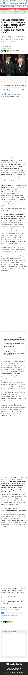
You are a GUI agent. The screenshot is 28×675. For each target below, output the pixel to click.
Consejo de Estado (19, 613)
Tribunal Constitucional (13, 615)
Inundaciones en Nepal (21, 0)
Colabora (22, 3)
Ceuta (7, 0)
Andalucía (3, 6)
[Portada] (10, 3)
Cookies (20, 668)
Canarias (12, 6)
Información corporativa (13, 667)
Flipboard (17, 673)
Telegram (20, 673)
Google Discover (15, 673)
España (3, 16)
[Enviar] (8, 51)
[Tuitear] (5, 51)
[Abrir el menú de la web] (1, 3)
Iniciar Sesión (26, 3)
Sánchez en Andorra (12, 0)
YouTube (13, 673)
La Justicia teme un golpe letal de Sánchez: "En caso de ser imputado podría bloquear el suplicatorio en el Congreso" (14, 339)
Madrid (7, 6)
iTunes (22, 673)
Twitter (8, 673)
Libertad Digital (14, 664)
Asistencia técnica (11, 669)
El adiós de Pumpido (13, 349)
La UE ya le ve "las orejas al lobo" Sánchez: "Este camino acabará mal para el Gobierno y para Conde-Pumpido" (14, 353)
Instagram (10, 673)
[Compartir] (2, 51)
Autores (19, 669)
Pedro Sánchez (4, 615)
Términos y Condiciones (11, 668)
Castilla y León (18, 6)
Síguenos (17, 50)
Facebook (6, 673)
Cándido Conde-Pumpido (9, 94)
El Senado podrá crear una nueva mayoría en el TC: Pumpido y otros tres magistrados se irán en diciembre (14, 345)
